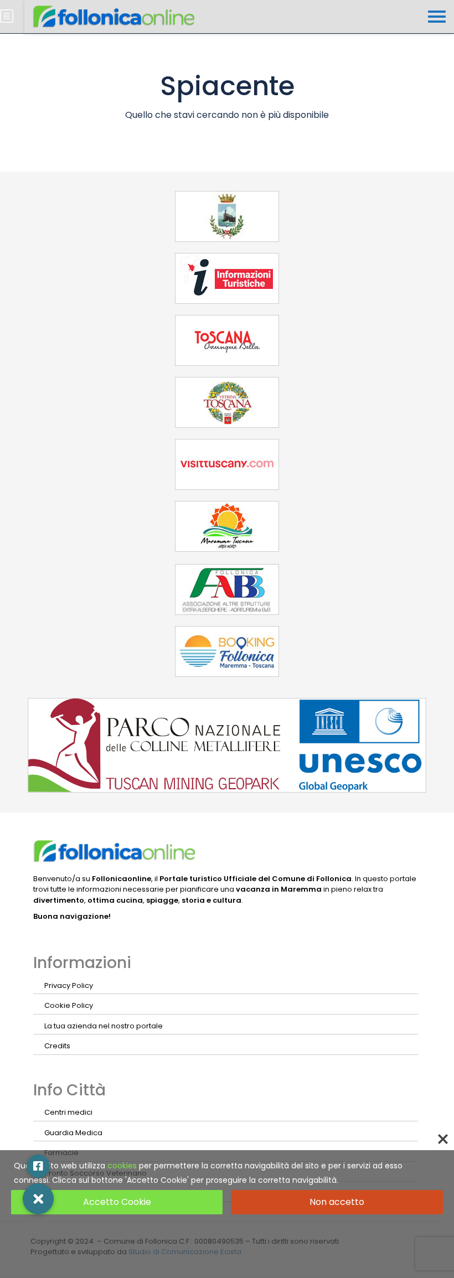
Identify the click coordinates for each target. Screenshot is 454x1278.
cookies (122, 1165)
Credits (57, 1046)
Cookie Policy (68, 1005)
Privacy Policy (68, 985)
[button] (38, 1198)
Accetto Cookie (117, 1202)
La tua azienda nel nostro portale (103, 1026)
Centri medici (68, 1112)
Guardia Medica (73, 1132)
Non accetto (336, 1202)
